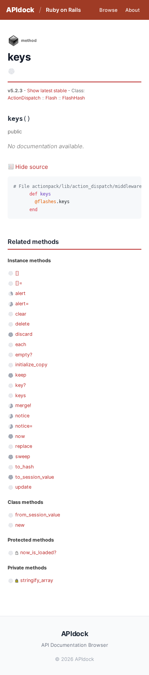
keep (20, 375)
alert (20, 293)
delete (22, 324)
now (20, 436)
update (23, 487)
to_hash (24, 467)
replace (23, 446)
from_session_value (37, 515)
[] (17, 273)
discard (23, 334)
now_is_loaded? (38, 552)
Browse (108, 10)
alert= (22, 303)
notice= (23, 426)
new (19, 525)
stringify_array (36, 580)
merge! (23, 405)
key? (20, 385)
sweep (22, 456)
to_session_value (34, 477)
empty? (23, 355)
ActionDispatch (24, 98)
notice (22, 415)
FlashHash (73, 98)
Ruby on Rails (63, 9)
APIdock (20, 10)
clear (20, 314)
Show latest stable (47, 90)
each (20, 344)
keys (20, 395)
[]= (18, 283)
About (132, 10)
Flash (51, 98)
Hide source (31, 166)
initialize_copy (31, 364)
